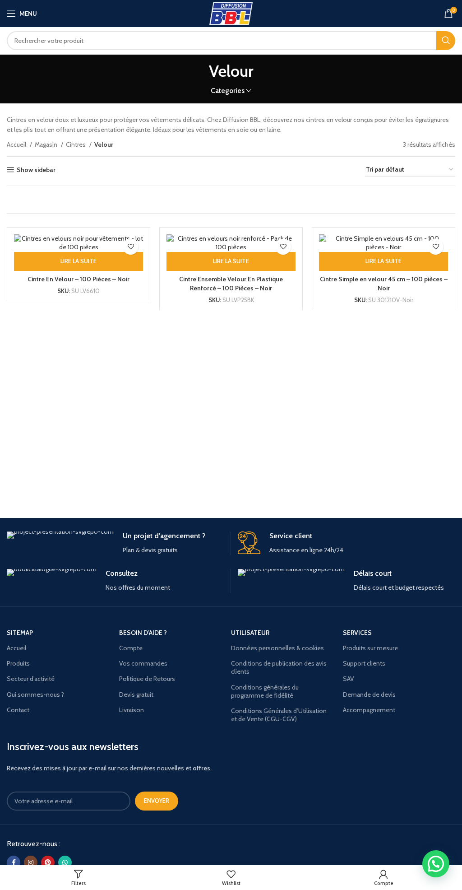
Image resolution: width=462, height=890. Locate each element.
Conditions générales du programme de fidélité (265, 691)
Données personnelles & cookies (277, 648)
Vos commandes (143, 663)
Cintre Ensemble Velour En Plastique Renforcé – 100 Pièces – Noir (231, 283)
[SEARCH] (445, 40)
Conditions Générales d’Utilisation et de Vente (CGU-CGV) (279, 715)
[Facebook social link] (13, 862)
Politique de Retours (147, 679)
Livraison (131, 710)
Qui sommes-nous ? (35, 694)
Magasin (47, 144)
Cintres (76, 144)
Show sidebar (36, 170)
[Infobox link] (115, 543)
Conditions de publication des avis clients (279, 667)
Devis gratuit (136, 694)
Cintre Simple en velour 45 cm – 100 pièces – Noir (384, 283)
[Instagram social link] (30, 862)
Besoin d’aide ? (143, 633)
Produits (18, 663)
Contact (18, 710)
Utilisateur (250, 633)
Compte (131, 648)
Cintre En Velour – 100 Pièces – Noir (78, 279)
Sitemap (20, 633)
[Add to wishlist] (131, 247)
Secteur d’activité (31, 679)
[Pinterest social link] (48, 862)
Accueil (17, 144)
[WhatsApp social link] (65, 862)
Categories (228, 90)
